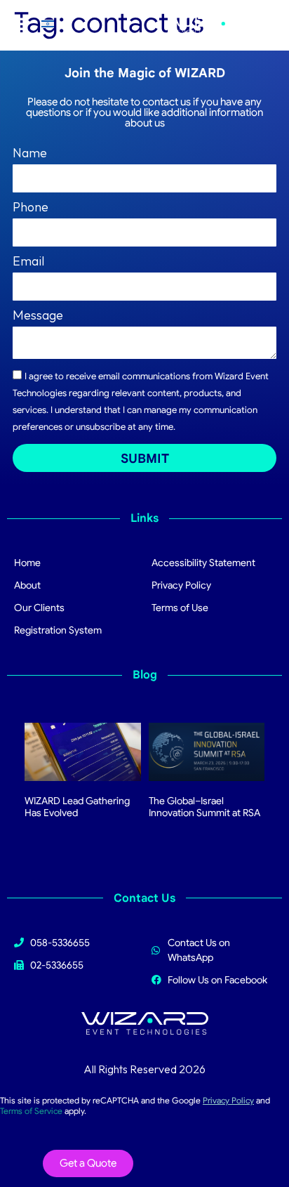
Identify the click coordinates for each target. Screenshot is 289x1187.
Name (30, 154)
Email (28, 262)
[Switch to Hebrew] (47, 23)
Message (38, 316)
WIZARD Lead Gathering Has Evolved (77, 806)
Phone (30, 208)
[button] (14, 23)
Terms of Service (31, 1111)
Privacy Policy (228, 1100)
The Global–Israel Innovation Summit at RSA (204, 806)
